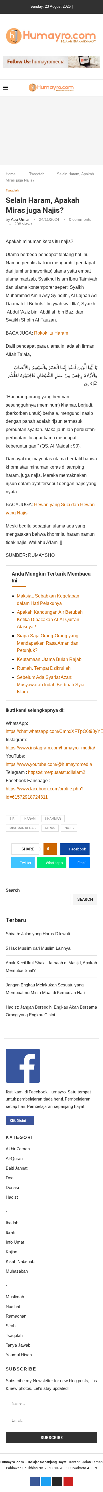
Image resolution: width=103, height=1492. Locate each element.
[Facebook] (35, 1481)
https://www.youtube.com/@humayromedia (49, 764)
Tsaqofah (36, 174)
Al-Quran (14, 1158)
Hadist (12, 1197)
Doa (9, 1178)
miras (50, 828)
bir (12, 818)
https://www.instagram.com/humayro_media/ (50, 747)
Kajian (11, 1252)
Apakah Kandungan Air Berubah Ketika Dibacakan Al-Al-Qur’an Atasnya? (50, 619)
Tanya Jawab (18, 1345)
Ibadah (12, 1223)
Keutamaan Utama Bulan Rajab (49, 659)
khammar (53, 818)
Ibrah (10, 1232)
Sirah (10, 1326)
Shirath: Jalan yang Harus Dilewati (38, 933)
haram (29, 818)
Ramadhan (16, 1316)
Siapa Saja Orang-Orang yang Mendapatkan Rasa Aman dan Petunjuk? (47, 643)
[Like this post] (52, 849)
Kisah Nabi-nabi (20, 1261)
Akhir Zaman (18, 1149)
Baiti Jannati (17, 1168)
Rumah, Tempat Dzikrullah (44, 668)
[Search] (97, 88)
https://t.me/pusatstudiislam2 (56, 772)
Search (13, 890)
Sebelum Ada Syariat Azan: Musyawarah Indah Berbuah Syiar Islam (51, 684)
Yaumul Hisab (19, 1355)
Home (10, 174)
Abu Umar (20, 219)
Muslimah (15, 1297)
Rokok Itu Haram (51, 333)
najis (69, 828)
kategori (19, 1137)
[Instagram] (57, 1481)
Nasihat (13, 1306)
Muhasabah (17, 1271)
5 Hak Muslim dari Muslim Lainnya (38, 948)
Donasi (12, 1187)
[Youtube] (68, 1481)
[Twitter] (46, 1481)
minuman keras (22, 828)
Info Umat (15, 1242)
